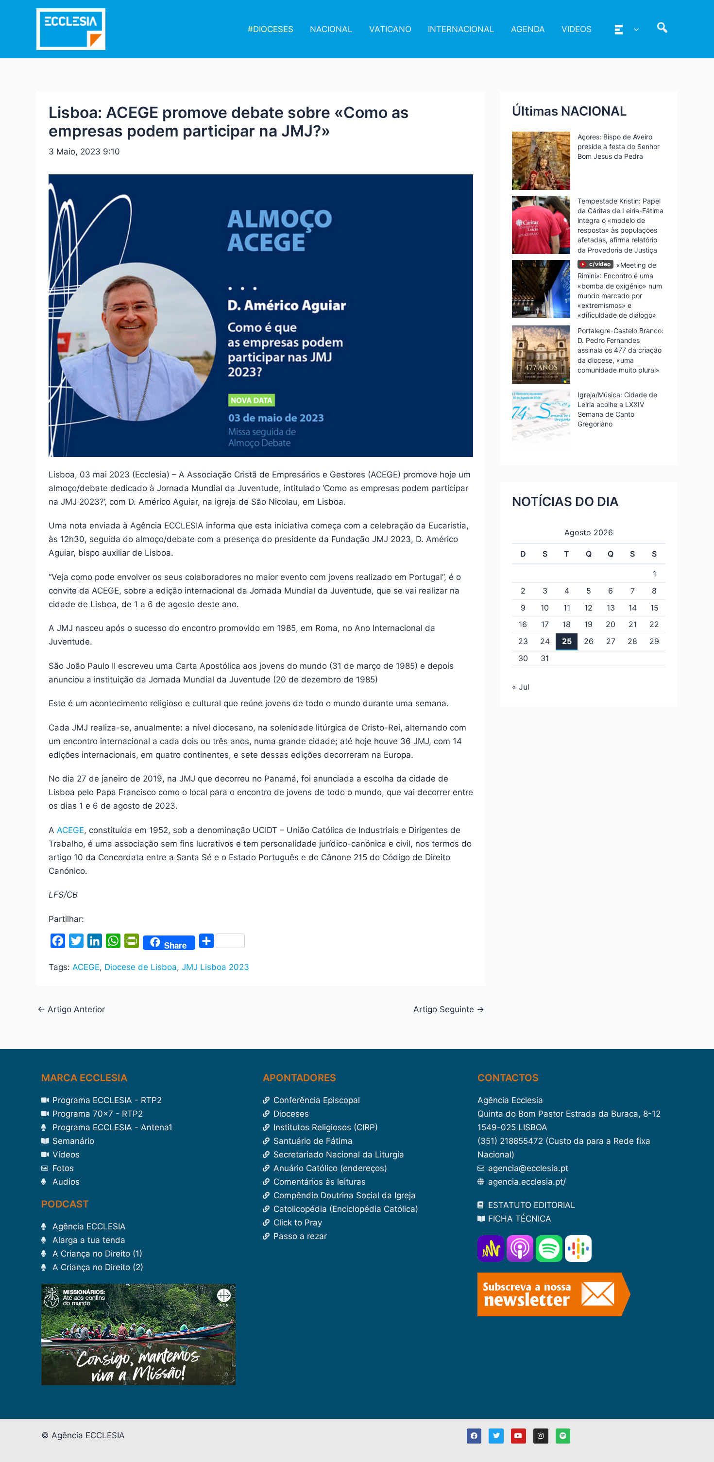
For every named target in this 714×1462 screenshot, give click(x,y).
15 (654, 607)
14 (633, 607)
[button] (634, 29)
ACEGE (70, 830)
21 (633, 624)
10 (545, 607)
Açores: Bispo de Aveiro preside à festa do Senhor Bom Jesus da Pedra (619, 146)
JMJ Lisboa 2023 (215, 967)
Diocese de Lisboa (140, 967)
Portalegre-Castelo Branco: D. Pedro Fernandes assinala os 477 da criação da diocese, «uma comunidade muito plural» (620, 350)
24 (545, 641)
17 (545, 624)
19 (588, 624)
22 (654, 624)
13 (611, 607)
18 (566, 624)
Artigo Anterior (71, 1009)
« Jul (520, 687)
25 (567, 641)
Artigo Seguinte (448, 1009)
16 (523, 624)
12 (588, 607)
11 (566, 607)
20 (610, 624)
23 (523, 641)
